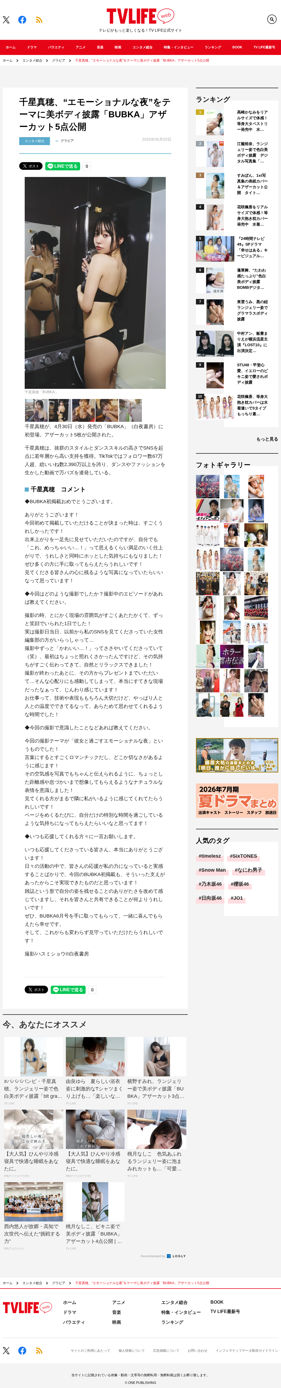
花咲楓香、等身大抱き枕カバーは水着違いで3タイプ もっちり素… (253, 405)
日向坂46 (211, 898)
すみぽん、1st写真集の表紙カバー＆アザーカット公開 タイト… (252, 184)
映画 (118, 47)
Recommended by (153, 1256)
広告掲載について (166, 1351)
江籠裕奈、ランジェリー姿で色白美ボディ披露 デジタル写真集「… (252, 152)
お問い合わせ (197, 1351)
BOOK (237, 47)
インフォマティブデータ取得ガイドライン (247, 1351)
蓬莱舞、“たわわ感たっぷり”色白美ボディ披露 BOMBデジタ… (251, 279)
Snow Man (213, 870)
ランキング (213, 47)
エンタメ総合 (143, 47)
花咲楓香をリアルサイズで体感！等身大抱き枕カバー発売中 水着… (252, 215)
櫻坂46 (241, 884)
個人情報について (132, 1351)
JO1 (238, 898)
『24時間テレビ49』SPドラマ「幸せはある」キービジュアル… (252, 247)
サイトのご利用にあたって (90, 1351)
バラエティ (56, 47)
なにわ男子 (250, 870)
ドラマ (32, 47)
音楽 (100, 47)
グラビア (58, 60)
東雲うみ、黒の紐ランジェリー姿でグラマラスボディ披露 (252, 310)
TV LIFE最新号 (264, 47)
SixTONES (245, 856)
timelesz (211, 856)
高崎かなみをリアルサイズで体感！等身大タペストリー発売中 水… (252, 121)
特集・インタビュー (178, 47)
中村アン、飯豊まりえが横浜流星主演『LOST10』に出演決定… (252, 342)
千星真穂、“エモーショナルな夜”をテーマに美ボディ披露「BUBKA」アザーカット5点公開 (142, 60)
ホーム (11, 47)
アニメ (81, 47)
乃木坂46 (211, 884)
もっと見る (267, 439)
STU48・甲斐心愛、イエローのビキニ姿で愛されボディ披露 (252, 373)
